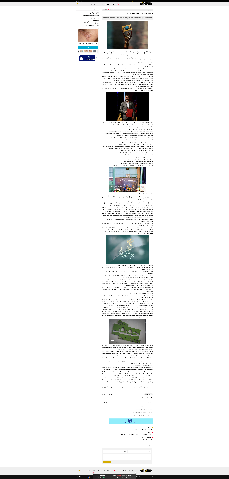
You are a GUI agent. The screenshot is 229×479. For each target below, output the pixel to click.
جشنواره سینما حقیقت (140, 398)
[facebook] (110, 394)
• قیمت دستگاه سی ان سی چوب (93, 18)
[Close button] (135, 472)
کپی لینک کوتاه (148, 394)
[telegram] (112, 394)
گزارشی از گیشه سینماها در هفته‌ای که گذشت (144, 437)
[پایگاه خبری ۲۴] (146, 5)
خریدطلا (88, 47)
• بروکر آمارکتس (96, 20)
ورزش (113, 4)
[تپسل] (93, 472)
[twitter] (108, 394)
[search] (77, 4)
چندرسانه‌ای (96, 4)
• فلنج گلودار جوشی (95, 23)
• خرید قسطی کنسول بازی (94, 13)
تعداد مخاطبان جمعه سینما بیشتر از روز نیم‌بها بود (143, 429)
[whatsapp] (106, 394)
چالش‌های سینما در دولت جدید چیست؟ (145, 432)
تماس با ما (145, 1)
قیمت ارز (130, 1)
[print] (102, 394)
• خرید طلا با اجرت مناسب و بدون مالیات (91, 15)
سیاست (130, 4)
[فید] (81, 1)
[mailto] (104, 394)
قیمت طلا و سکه (136, 1)
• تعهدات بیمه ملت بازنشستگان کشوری (91, 22)
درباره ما (142, 1)
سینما (148, 398)
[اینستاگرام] (78, 1)
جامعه (122, 4)
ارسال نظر (107, 462)
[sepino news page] (131, 423)
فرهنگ (118, 4)
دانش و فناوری (107, 4)
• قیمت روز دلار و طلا (95, 17)
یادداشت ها (89, 4)
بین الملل (101, 4)
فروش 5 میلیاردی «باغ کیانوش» (146, 439)
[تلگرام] (80, 1)
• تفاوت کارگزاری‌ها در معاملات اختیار (92, 25)
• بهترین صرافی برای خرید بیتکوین (92, 12)
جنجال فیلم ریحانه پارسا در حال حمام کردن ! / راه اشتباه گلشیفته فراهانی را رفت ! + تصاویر (136, 434)
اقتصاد (126, 4)
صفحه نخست (135, 4)
